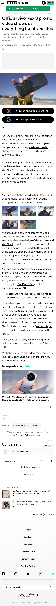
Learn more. (48, 13)
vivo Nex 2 (7, 244)
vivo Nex (44, 240)
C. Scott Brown (11, 45)
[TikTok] (52, 573)
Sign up (49, 441)
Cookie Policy (28, 566)
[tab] (9, 461)
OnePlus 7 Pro (25, 284)
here (36, 194)
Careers (28, 544)
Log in (42, 441)
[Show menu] (2, 2)
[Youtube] (28, 573)
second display (44, 326)
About (28, 529)
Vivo (3, 419)
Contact (28, 537)
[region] (28, 478)
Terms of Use (28, 551)
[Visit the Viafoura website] (48, 514)
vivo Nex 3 (33, 139)
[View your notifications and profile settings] (51, 460)
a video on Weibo (38, 147)
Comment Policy (23, 435)
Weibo (6, 128)
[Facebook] (3, 573)
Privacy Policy (28, 558)
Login (50, 2)
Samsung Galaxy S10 (14, 288)
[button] (28, 2)
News (4, 415)
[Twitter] (40, 573)
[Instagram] (15, 573)
